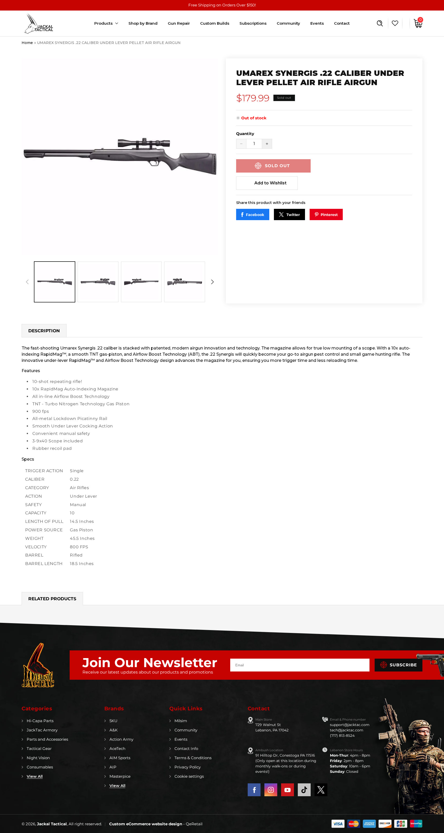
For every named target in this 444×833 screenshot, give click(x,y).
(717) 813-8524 (342, 735)
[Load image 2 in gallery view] (98, 282)
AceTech (117, 748)
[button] (380, 23)
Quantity (245, 133)
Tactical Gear (39, 748)
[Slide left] (27, 282)
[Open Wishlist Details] (394, 23)
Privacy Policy (187, 767)
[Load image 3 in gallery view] (141, 282)
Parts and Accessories (47, 739)
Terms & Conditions (192, 757)
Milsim (180, 720)
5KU (113, 720)
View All (35, 776)
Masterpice (120, 776)
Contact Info (186, 748)
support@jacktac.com (349, 724)
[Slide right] (212, 282)
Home (27, 42)
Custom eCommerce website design (146, 823)
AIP (112, 767)
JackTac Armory (42, 730)
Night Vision (38, 757)
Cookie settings (189, 776)
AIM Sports (119, 757)
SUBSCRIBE (403, 664)
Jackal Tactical (52, 823)
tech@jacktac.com (346, 730)
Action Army (121, 739)
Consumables (40, 767)
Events (180, 739)
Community (185, 730)
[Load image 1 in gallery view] (54, 282)
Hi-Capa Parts (40, 720)
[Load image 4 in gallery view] (184, 282)
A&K (113, 730)
